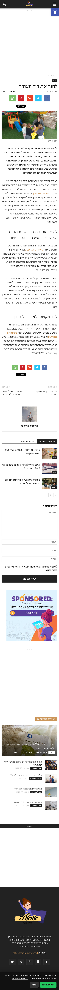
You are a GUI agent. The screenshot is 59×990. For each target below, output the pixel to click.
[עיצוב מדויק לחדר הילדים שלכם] (51, 805)
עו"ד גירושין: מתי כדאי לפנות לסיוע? (26, 775)
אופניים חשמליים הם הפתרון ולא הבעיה (12, 393)
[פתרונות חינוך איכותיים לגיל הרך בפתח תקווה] (49, 453)
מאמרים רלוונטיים (47, 441)
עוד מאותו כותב (27, 441)
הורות (54, 80)
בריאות (54, 487)
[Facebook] (46, 962)
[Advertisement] (29, 41)
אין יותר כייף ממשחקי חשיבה (46, 393)
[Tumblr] (21, 962)
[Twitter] (12, 962)
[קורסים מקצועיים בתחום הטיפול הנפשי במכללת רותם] (49, 483)
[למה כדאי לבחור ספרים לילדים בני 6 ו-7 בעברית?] (49, 468)
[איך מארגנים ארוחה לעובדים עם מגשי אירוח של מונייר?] (51, 765)
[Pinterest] (29, 962)
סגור (34, 984)
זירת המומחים (36, 768)
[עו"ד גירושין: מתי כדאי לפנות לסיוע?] (51, 778)
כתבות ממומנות (35, 778)
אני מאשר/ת (48, 984)
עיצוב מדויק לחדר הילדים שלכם (28, 802)
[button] (55, 12)
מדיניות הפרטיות (20, 978)
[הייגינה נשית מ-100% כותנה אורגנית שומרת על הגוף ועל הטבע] (29, 740)
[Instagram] (38, 962)
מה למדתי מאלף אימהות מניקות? (27, 788)
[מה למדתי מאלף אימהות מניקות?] (51, 792)
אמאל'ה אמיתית (29, 426)
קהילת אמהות (36, 792)
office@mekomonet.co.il (25, 952)
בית (56, 75)
